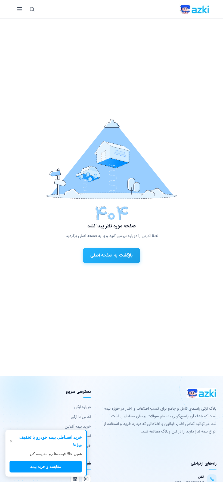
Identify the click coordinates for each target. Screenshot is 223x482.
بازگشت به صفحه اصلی (111, 255)
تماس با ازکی (81, 417)
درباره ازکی (82, 407)
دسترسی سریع (78, 391)
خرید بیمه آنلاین (78, 427)
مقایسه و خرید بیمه (45, 466)
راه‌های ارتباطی (203, 463)
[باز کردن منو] (20, 9)
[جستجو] (32, 9)
